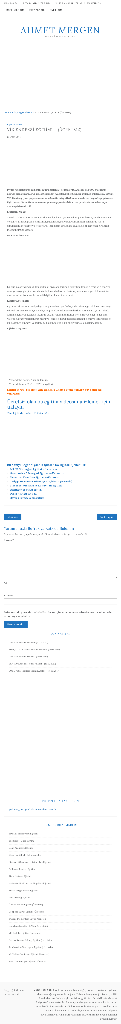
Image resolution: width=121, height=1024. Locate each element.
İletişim (56, 10)
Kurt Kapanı (107, 516)
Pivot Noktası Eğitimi (23, 493)
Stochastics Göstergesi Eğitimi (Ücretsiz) (31, 947)
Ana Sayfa (11, 3)
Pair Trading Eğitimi (19, 897)
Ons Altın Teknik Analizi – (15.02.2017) (28, 656)
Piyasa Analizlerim (37, 3)
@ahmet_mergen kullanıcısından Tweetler (33, 809)
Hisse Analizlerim (68, 3)
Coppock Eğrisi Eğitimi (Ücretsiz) (26, 911)
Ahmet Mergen (60, 30)
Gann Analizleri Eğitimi (21, 847)
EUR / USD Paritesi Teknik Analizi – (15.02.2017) (34, 670)
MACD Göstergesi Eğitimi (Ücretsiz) (28, 961)
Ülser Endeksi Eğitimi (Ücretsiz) (26, 904)
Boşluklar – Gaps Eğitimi (21, 840)
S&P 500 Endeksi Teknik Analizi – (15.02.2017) (32, 663)
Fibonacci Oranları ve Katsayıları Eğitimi (36, 485)
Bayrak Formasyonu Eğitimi (27, 497)
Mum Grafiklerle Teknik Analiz (25, 855)
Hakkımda (94, 3)
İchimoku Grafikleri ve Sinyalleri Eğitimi (30, 883)
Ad (5, 582)
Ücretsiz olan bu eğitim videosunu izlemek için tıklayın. (58, 404)
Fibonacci (12, 516)
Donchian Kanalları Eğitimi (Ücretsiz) (28, 926)
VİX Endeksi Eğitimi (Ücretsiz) (24, 933)
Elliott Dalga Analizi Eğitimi (23, 890)
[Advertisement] (60, 77)
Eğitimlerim (15, 10)
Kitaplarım (37, 10)
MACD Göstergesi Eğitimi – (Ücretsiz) (33, 469)
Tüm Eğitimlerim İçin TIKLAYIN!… (28, 413)
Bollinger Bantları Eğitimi (26, 489)
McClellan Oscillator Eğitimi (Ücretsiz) (29, 954)
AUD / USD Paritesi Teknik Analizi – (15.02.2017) (34, 649)
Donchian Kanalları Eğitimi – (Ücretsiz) (34, 477)
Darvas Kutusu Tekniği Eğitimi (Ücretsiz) (30, 940)
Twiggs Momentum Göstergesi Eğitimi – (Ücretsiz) (41, 481)
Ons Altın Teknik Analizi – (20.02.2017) (28, 642)
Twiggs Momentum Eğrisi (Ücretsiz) (28, 918)
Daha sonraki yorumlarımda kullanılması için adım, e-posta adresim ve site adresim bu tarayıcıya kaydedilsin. (58, 614)
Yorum (9, 539)
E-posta (8, 595)
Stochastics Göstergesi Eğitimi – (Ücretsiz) (36, 473)
